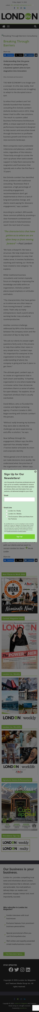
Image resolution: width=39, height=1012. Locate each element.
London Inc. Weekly (14, 514)
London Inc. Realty (14, 511)
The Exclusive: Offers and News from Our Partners (20, 517)
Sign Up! (19, 537)
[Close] (35, 471)
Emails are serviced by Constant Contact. (16, 531)
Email (6, 495)
